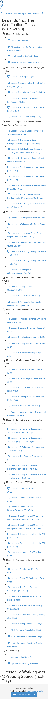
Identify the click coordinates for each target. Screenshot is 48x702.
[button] (1, 2)
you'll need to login (35, 690)
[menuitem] (1, 6)
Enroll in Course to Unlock (24, 694)
